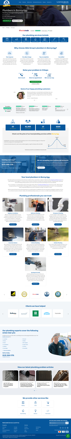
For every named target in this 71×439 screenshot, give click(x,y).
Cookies (15, 431)
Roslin (4, 342)
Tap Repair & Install (35, 272)
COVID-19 (15, 428)
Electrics (37, 428)
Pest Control (26, 428)
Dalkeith (4, 346)
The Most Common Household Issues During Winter (43, 385)
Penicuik (24, 339)
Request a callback (17, 20)
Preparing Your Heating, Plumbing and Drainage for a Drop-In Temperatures (27, 385)
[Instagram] (63, 427)
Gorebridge (5, 348)
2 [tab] (36, 390)
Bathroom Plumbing (35, 213)
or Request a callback (35, 83)
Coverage (15, 427)
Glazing (25, 431)
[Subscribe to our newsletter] (67, 423)
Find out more (40, 167)
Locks (25, 430)
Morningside (25, 342)
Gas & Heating (38, 427)
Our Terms (15, 430)
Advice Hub (4, 427)
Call (63, 2)
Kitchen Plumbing (35, 242)
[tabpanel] (35, 95)
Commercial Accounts (6, 430)
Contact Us (4, 431)
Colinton (24, 346)
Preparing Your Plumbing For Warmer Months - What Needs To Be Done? (60, 385)
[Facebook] (60, 427)
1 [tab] (34, 390)
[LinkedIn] (68, 427)
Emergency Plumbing (58, 213)
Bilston (4, 340)
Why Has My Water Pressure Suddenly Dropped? (8, 385)
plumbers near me (5, 336)
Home (3, 27)
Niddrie (24, 340)
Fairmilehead (5, 344)
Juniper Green (25, 344)
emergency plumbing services (56, 179)
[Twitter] (65, 427)
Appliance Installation (13, 213)
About (3, 428)
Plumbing (7, 27)
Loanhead (5, 339)
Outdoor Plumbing (58, 242)
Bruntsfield (25, 348)
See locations (7, 350)
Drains (37, 430)
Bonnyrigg (12, 27)
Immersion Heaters (13, 242)
